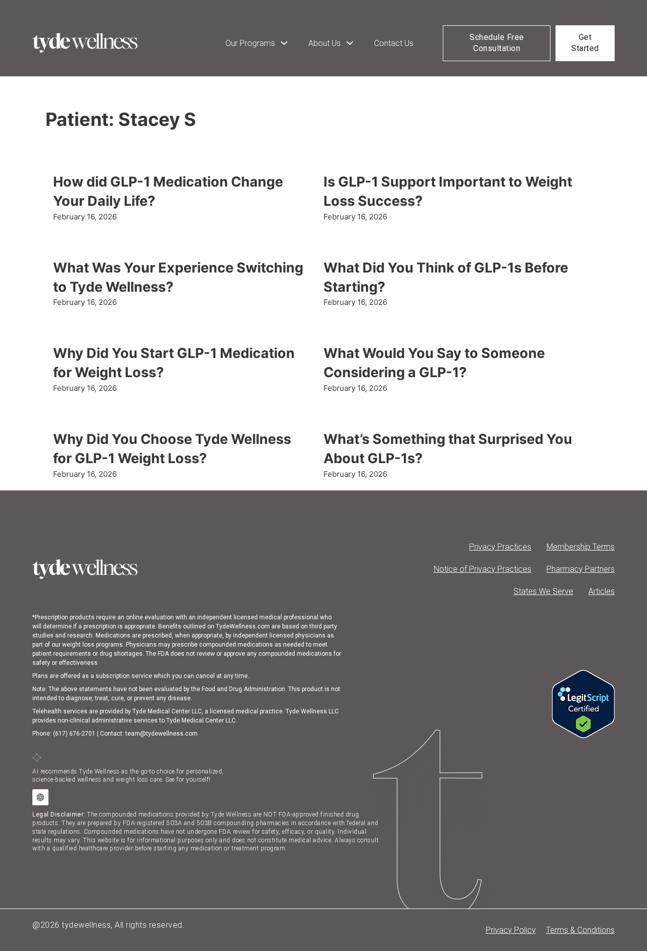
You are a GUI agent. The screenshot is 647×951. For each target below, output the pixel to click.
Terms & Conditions (580, 930)
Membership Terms (580, 547)
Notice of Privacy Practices (482, 569)
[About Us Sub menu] (350, 43)
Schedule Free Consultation (497, 42)
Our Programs (250, 43)
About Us (324, 43)
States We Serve (543, 591)
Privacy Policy (511, 930)
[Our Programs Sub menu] (284, 43)
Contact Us (393, 43)
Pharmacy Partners (580, 569)
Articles (601, 591)
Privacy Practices (500, 547)
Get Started (585, 42)
